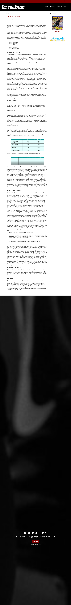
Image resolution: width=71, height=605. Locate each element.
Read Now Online (57, 31)
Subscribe (35, 541)
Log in (40, 544)
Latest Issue (52, 6)
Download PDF (58, 34)
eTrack (46, 6)
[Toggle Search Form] (68, 7)
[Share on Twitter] (20, 19)
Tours (65, 6)
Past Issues (59, 6)
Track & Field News (13, 7)
